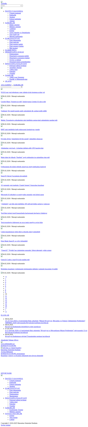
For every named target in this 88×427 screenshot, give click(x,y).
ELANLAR (5, 315)
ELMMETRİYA (11, 50)
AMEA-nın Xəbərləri (16, 77)
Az (2, 3)
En (4, 3)
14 (6, 302)
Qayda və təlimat (15, 60)
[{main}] (2, 8)
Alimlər (12, 21)
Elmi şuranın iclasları (16, 46)
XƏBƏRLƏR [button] (10, 23)
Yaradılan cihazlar (15, 68)
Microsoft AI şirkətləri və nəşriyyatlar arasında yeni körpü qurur (22, 195)
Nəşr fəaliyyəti (14, 34)
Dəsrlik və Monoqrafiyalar (18, 79)
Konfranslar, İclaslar (16, 410)
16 (6, 306)
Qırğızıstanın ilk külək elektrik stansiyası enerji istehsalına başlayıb (23, 167)
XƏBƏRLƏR (18, 85)
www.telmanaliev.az (8, 344)
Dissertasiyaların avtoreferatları (19, 62)
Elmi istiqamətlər (15, 40)
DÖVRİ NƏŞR (6, 373)
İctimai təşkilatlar (15, 19)
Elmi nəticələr (14, 42)
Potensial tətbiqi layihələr (17, 66)
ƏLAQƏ (8, 81)
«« (6, 276)
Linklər (11, 419)
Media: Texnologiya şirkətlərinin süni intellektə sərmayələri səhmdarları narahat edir (29, 120)
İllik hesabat (13, 48)
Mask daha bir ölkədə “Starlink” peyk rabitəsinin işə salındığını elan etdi (25, 157)
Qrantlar (12, 73)
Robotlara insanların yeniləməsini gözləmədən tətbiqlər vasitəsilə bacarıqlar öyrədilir (29, 269)
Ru (6, 3)
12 (6, 298)
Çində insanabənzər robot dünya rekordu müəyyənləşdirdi (20, 232)
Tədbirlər (12, 29)
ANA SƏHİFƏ (6, 85)
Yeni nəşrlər (13, 417)
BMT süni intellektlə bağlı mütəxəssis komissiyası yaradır (20, 129)
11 (6, 296)
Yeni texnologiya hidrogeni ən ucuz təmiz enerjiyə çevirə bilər (22, 222)
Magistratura (13, 396)
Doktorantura (13, 54)
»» (6, 311)
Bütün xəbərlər (14, 25)
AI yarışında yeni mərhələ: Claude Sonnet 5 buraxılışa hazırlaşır (22, 185)
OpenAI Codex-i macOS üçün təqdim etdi (15, 260)
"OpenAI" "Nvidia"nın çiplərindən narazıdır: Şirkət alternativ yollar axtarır (26, 250)
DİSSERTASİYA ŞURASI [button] (14, 52)
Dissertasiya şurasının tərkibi (19, 56)
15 (6, 304)
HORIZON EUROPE (8, 346)
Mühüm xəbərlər (15, 27)
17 (6, 308)
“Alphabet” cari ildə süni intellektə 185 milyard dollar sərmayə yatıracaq (25, 204)
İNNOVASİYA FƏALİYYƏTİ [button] (16, 64)
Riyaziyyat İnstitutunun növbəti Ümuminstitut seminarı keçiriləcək (27, 336)
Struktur (12, 17)
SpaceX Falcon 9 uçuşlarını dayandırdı (14, 176)
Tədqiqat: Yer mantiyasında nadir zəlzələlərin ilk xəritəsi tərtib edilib (24, 111)
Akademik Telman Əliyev (9, 340)
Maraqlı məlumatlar (16, 36)
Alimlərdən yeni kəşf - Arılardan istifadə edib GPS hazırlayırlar (22, 148)
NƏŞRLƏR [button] (9, 75)
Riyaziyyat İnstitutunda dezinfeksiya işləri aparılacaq (23, 327)
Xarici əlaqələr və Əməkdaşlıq (19, 33)
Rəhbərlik (12, 15)
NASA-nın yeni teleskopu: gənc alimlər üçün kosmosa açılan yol (23, 92)
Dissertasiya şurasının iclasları (19, 58)
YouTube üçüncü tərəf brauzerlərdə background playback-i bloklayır (24, 213)
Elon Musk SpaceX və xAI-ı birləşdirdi (14, 241)
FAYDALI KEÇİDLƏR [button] (13, 414)
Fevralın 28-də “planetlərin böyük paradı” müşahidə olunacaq (21, 139)
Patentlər (12, 71)
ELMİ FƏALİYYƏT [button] (12, 38)
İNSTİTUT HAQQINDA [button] (14, 11)
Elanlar (11, 31)
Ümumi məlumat (15, 13)
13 (6, 300)
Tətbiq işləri (13, 69)
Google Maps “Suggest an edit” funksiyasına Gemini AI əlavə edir (23, 102)
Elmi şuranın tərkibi (16, 44)
